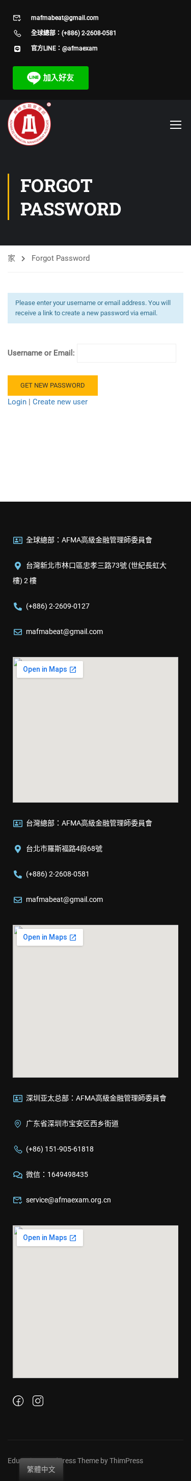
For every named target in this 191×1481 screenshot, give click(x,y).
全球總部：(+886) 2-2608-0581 (74, 33)
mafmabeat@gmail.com (65, 17)
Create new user (60, 401)
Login (18, 401)
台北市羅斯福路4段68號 (64, 848)
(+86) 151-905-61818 (60, 1149)
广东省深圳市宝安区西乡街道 (72, 1123)
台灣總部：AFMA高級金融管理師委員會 (89, 823)
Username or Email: (42, 353)
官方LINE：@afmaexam (64, 48)
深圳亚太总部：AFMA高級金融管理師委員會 (96, 1098)
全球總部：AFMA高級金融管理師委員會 (89, 540)
